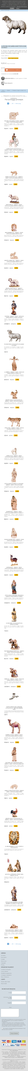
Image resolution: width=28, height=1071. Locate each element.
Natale (8, 90)
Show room (3, 961)
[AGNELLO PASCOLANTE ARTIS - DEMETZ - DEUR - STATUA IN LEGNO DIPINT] (14, 782)
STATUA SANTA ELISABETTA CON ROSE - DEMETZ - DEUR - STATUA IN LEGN (14, 484)
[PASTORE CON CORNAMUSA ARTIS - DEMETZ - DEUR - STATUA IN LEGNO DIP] (14, 754)
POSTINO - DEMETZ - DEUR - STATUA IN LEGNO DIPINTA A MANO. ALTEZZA (14, 317)
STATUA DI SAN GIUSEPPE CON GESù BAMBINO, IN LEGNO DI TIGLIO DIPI (14, 903)
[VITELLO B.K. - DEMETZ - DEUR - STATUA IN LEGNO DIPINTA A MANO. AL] (14, 419)
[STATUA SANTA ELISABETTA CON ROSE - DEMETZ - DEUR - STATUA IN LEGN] (14, 475)
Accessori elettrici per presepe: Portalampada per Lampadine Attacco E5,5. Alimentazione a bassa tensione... (14, 711)
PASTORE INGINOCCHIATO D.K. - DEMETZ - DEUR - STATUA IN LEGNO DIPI (14, 651)
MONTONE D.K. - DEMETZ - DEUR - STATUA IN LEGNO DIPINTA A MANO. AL (14, 205)
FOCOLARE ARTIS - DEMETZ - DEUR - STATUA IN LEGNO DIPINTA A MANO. (14, 930)
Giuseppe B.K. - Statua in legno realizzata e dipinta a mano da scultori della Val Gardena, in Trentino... (14, 515)
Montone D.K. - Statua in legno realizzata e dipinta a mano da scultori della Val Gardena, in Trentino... (14, 208)
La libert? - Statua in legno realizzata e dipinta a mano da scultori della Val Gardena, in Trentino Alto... (14, 375)
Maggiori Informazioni (22, 6)
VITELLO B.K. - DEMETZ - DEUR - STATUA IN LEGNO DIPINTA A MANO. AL (14, 428)
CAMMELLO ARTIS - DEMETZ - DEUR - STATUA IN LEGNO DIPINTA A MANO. (14, 735)
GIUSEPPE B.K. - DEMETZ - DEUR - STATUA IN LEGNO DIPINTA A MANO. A (14, 512)
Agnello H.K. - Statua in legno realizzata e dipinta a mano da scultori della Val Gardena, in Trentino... (14, 459)
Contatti (3, 959)
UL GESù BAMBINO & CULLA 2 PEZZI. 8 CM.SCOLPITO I (14, 847)
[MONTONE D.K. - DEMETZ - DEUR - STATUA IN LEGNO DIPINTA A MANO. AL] (14, 196)
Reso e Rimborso (5, 977)
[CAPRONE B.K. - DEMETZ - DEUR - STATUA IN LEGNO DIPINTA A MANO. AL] (14, 558)
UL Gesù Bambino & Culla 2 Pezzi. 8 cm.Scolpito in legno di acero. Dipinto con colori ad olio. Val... (14, 850)
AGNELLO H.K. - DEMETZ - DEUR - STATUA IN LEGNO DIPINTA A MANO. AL (14, 456)
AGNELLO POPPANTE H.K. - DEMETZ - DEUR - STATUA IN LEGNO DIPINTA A (14, 177)
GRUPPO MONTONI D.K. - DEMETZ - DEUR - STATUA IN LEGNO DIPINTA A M (14, 289)
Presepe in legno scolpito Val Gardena (13, 91)
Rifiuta (17, 8)
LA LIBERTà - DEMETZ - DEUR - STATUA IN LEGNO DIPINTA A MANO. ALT (14, 372)
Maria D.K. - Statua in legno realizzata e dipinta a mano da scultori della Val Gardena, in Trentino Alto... (14, 682)
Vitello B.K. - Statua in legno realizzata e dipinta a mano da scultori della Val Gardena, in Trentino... (14, 431)
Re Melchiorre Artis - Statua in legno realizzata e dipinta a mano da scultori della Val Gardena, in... (14, 543)
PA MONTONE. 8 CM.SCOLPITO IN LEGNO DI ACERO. (14, 344)
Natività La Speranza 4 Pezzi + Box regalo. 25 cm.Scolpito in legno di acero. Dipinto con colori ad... (14, 878)
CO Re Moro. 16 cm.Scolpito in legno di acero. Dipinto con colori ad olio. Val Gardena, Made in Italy (14, 627)
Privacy (2, 964)
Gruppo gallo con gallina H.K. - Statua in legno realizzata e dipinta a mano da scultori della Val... (14, 403)
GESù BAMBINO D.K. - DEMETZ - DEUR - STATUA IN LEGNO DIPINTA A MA (14, 233)
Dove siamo (4, 957)
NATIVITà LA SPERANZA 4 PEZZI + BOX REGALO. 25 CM (14, 875)
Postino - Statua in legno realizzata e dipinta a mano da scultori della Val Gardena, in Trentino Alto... (14, 320)
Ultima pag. (18, 103)
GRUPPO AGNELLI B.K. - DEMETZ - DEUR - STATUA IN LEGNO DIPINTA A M (14, 261)
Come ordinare (4, 971)
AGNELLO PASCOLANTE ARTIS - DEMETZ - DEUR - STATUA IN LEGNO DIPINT (14, 791)
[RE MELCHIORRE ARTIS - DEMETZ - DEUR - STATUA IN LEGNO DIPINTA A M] (14, 530)
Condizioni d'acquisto (6, 969)
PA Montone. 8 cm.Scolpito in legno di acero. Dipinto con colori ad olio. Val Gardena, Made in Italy (14, 348)
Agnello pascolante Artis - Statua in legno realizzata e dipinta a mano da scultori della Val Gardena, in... (14, 794)
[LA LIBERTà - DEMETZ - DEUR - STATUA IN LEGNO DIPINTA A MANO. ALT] (14, 363)
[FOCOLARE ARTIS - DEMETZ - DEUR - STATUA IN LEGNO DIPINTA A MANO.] (14, 921)
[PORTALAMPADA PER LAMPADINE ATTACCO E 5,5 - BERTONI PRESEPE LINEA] (14, 696)
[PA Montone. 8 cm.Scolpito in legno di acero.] (14, 335)
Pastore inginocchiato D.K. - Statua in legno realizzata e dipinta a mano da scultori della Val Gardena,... (14, 654)
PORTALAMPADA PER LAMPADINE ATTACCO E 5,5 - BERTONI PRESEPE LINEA (14, 708)
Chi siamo (3, 955)
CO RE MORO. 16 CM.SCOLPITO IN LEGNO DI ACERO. (14, 624)
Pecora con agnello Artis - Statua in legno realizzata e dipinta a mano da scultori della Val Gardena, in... (14, 124)
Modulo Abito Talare (5, 981)
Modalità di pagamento (6, 973)
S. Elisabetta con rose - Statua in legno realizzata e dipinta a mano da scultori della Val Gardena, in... (14, 487)
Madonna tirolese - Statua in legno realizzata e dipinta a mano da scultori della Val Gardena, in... (14, 598)
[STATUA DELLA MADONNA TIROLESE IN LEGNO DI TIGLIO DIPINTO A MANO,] (14, 586)
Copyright (3, 963)
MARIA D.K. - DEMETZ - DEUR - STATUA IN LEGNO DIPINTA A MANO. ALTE (14, 679)
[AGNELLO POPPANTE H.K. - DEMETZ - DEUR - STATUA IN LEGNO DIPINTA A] (14, 168)
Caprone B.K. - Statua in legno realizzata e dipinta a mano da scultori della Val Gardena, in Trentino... (14, 571)
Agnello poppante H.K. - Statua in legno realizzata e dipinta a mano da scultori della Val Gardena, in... (14, 180)
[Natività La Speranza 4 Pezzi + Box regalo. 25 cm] (14, 865)
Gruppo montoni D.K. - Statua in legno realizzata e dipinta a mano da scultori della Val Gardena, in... (14, 292)
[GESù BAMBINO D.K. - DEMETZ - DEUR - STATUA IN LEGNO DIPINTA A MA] (14, 224)
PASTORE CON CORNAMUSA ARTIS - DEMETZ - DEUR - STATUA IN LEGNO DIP (14, 763)
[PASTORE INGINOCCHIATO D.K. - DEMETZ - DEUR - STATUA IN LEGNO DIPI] (14, 642)
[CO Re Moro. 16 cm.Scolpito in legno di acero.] (14, 614)
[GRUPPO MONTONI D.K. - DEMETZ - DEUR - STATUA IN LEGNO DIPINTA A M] (14, 279)
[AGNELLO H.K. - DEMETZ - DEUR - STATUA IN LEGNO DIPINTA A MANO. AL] (14, 447)
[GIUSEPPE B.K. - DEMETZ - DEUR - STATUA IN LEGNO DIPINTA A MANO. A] (14, 503)
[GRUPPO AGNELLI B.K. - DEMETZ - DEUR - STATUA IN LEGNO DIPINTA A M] (14, 251)
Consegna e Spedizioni (6, 975)
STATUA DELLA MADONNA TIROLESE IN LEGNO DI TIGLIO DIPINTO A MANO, (14, 596)
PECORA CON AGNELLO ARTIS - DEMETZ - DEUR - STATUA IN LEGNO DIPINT (14, 121)
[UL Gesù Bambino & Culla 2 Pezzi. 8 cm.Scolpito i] (14, 837)
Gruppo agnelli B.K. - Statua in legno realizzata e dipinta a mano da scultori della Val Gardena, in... (14, 264)
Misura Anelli (4, 983)
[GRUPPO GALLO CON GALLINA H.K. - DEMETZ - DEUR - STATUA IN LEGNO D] (14, 391)
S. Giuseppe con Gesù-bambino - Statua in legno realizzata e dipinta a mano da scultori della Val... (14, 905)
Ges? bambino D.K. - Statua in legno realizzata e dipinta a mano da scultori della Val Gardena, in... (14, 236)
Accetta (12, 8)
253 (12, 103)
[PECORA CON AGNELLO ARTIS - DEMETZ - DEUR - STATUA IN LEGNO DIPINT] (14, 112)
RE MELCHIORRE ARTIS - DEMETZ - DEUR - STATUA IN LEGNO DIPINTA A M (14, 540)
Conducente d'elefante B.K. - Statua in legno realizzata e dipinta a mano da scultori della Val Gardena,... (14, 152)
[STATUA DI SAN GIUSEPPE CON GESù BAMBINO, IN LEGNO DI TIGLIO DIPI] (14, 893)
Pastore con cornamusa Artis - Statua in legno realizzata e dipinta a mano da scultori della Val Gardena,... (14, 766)
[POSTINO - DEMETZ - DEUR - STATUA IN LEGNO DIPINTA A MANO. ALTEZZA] (14, 307)
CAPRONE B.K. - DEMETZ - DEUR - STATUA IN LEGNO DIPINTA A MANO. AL (14, 568)
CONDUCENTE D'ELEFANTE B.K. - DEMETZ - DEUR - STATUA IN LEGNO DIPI (14, 149)
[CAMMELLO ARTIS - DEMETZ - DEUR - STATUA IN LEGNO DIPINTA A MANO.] (14, 726)
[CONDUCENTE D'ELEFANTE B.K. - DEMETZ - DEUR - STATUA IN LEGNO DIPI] (14, 140)
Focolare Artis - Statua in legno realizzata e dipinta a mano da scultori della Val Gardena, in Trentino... (14, 933)
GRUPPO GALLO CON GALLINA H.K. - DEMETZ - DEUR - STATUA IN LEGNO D (14, 400)
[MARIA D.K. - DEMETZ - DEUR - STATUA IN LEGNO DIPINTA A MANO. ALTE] (14, 670)
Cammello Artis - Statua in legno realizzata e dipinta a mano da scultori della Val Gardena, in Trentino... (14, 738)
